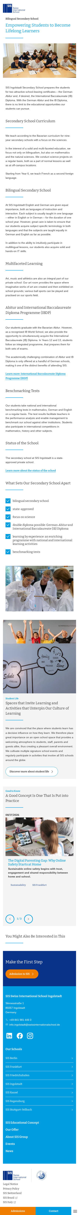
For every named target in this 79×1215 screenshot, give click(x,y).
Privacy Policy (11, 1188)
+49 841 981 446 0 (20, 1019)
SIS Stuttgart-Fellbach (19, 1109)
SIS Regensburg (15, 1101)
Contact (53, 1211)
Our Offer (12, 1129)
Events (10, 1144)
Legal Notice (10, 1184)
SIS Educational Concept (22, 1122)
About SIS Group (17, 1137)
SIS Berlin (11, 1058)
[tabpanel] (40, 852)
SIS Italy (8, 1202)
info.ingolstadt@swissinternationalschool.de (34, 1024)
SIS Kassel (12, 1092)
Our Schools (14, 1049)
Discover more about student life (29, 771)
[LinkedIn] (11, 1038)
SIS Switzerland (12, 1193)
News (9, 1151)
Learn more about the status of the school (31, 470)
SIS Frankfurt (14, 1066)
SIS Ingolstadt (14, 1084)
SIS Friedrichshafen (17, 1075)
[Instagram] (31, 1038)
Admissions (18, 1211)
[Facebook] (21, 1038)
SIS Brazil (8, 1197)
